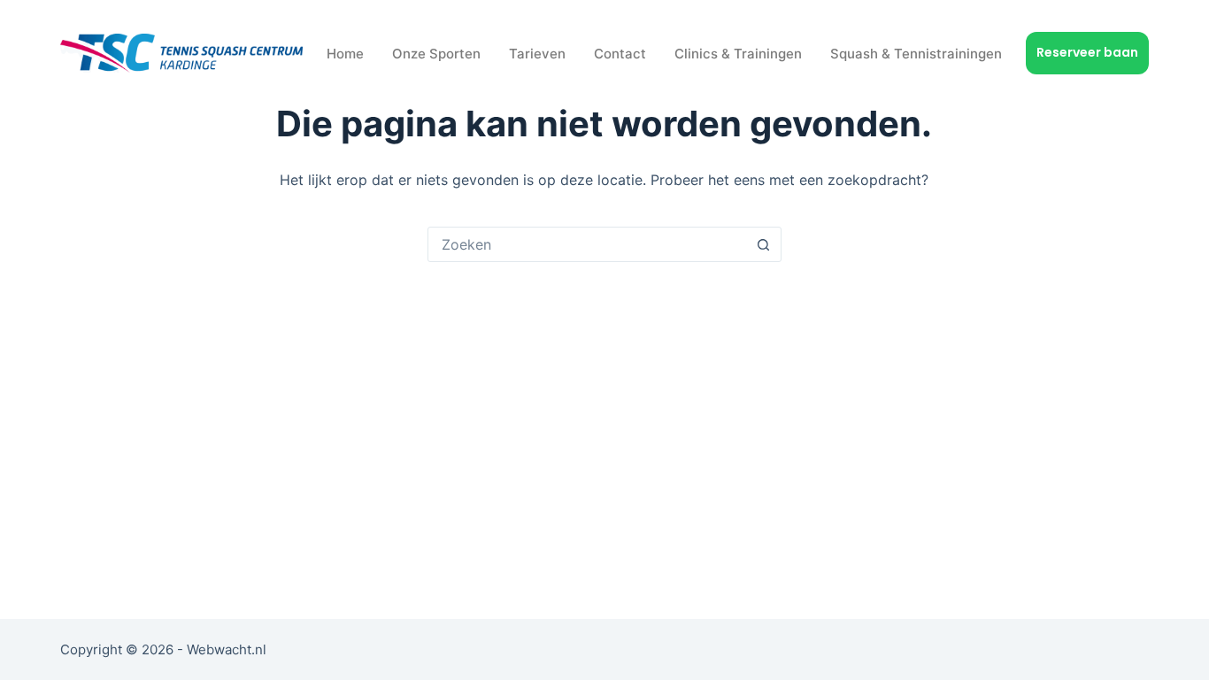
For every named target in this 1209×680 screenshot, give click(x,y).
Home (345, 53)
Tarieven (537, 53)
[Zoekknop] (764, 244)
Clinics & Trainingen (738, 53)
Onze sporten (436, 53)
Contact (620, 53)
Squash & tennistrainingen (916, 53)
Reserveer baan (1087, 52)
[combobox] (587, 244)
